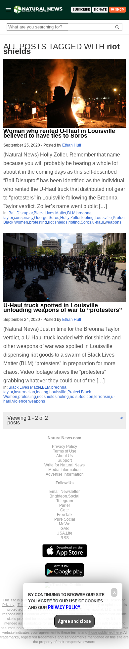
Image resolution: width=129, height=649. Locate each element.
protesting (38, 222)
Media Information (64, 469)
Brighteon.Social (64, 496)
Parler (64, 505)
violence (19, 401)
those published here (105, 632)
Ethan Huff (71, 145)
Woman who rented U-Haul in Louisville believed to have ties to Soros (59, 133)
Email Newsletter (64, 491)
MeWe (64, 524)
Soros (86, 222)
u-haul (98, 222)
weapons (113, 222)
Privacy (8, 605)
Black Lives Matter (50, 213)
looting (87, 217)
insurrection (24, 392)
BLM (71, 213)
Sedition (85, 396)
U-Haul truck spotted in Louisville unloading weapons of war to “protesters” (62, 307)
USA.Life (64, 533)
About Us (64, 456)
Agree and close (74, 621)
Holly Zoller (70, 217)
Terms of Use (64, 451)
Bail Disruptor (21, 213)
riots (73, 396)
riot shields (57, 222)
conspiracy (23, 217)
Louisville (103, 217)
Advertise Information (65, 474)
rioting (74, 222)
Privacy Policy (64, 446)
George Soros (46, 217)
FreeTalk (64, 514)
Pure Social (64, 519)
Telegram (64, 500)
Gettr (64, 510)
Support (65, 460)
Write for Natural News (64, 465)
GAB (65, 528)
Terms (23, 605)
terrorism (102, 396)
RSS (65, 538)
